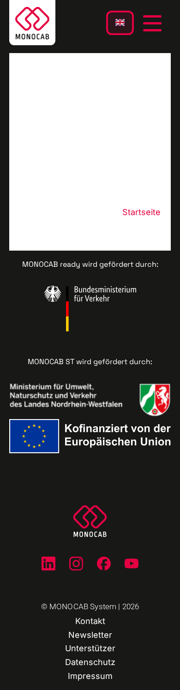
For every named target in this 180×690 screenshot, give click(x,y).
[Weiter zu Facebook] (104, 563)
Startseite (141, 212)
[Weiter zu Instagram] (76, 563)
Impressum (90, 676)
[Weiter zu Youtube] (131, 563)
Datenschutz (90, 662)
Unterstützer (90, 648)
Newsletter (90, 635)
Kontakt (90, 621)
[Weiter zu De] (48, 563)
